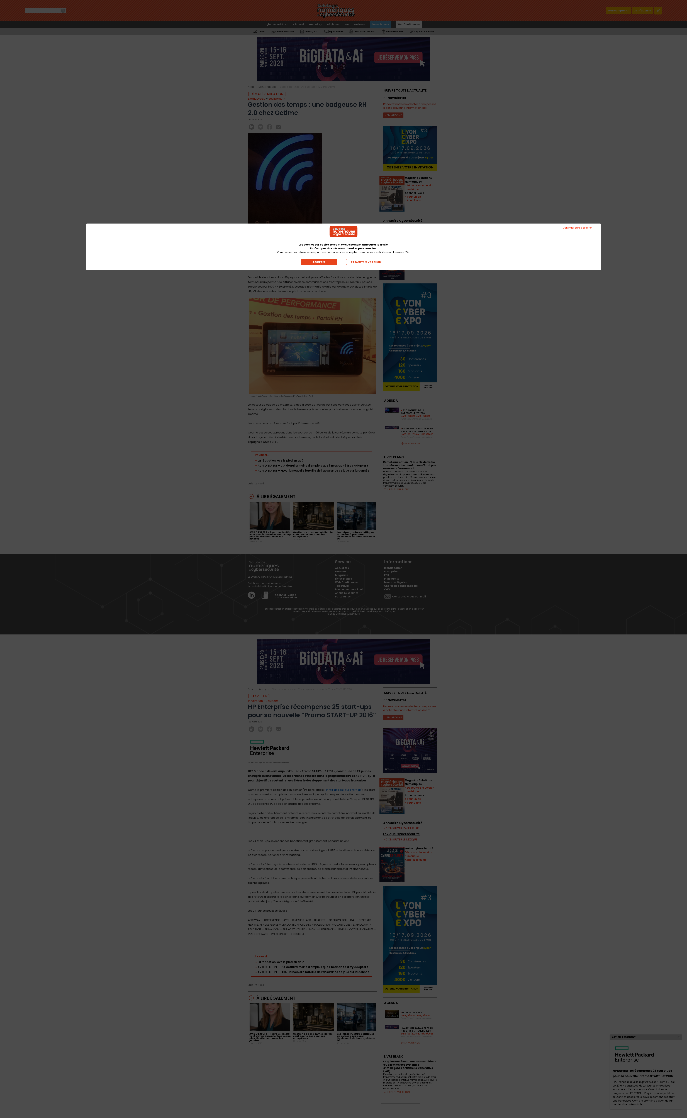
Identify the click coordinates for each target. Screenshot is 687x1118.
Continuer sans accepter (577, 227)
